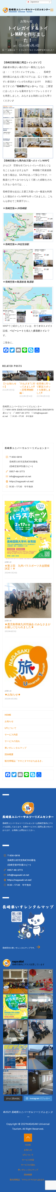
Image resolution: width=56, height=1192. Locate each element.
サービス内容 (11, 734)
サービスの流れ (12, 741)
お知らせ (26, 22)
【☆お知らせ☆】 (9, 385)
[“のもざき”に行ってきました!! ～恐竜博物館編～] (28, 375)
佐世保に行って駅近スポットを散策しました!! (44, 388)
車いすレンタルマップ (15, 748)
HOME (8, 715)
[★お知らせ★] (28, 665)
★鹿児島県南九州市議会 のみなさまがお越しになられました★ (27, 626)
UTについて (10, 728)
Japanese (34, 2)
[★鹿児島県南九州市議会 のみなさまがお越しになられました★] (28, 600)
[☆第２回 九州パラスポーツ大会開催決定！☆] (28, 530)
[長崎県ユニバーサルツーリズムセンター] (26, 9)
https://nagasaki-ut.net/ (21, 481)
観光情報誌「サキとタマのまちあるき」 (24, 761)
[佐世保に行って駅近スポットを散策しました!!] (45, 375)
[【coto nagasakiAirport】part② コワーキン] (15, 1082)
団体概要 (9, 754)
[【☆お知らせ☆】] (10, 375)
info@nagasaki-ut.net (20, 476)
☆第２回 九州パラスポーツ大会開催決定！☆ (27, 567)
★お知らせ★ (13, 694)
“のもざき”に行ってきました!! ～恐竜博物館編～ (27, 388)
